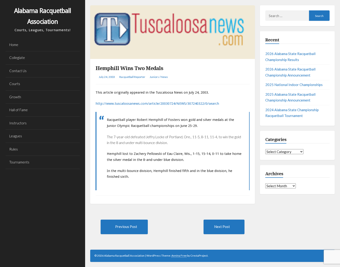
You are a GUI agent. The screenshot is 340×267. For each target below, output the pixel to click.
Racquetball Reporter (132, 77)
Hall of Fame (18, 110)
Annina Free (179, 255)
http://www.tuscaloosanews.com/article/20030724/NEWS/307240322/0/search (157, 103)
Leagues (15, 136)
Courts (14, 84)
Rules (13, 149)
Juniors (154, 77)
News (164, 77)
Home (13, 45)
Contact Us (18, 71)
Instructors (18, 123)
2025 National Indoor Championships (294, 85)
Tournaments (19, 162)
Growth (15, 97)
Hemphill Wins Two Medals (129, 68)
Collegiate (17, 57)
